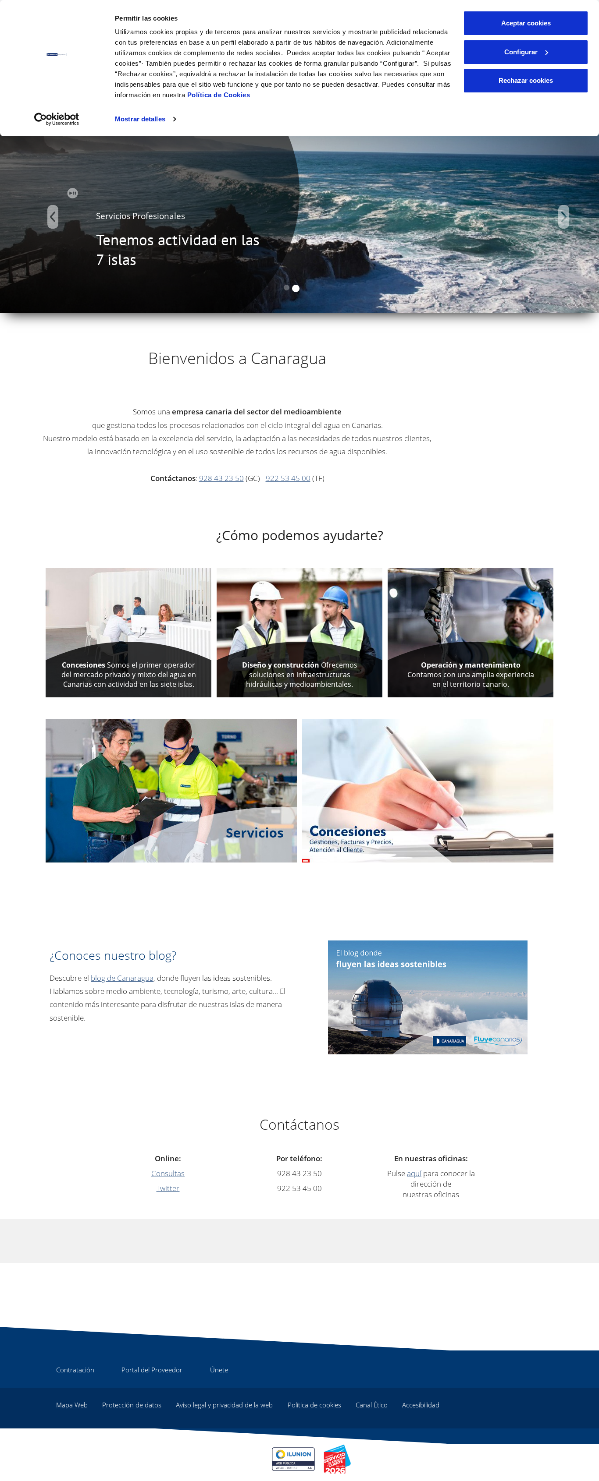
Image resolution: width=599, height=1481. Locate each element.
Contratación (75, 1369)
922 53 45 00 (288, 478)
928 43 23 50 (221, 478)
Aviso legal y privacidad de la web (224, 1404)
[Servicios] (171, 789)
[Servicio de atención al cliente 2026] (337, 1459)
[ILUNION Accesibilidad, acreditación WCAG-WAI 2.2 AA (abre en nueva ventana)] (293, 1459)
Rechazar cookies (526, 80)
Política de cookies (314, 1404)
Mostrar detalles (140, 119)
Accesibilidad (420, 1404)
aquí (414, 1173)
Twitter (167, 1188)
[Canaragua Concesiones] (427, 789)
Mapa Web (72, 1404)
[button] (52, 217)
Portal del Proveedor (151, 1369)
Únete (219, 1369)
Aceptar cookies (526, 23)
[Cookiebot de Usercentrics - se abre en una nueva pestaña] (56, 119)
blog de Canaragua (122, 977)
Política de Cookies (218, 95)
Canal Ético (372, 1404)
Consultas (168, 1173)
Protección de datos (131, 1404)
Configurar (521, 52)
